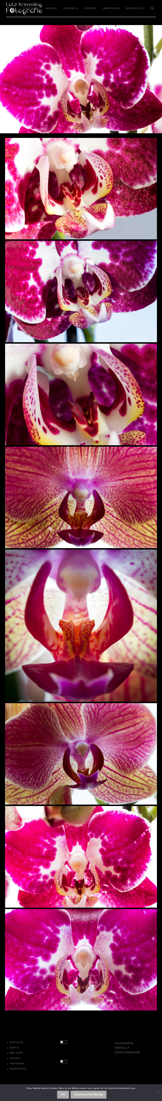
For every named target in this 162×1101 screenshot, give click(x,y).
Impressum (111, 8)
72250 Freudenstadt (127, 1052)
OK (63, 1094)
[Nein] (158, 1092)
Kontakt (90, 8)
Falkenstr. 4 (121, 1047)
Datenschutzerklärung (88, 1094)
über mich (70, 8)
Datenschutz (135, 8)
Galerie (51, 8)
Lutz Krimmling (124, 1043)
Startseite (16, 1042)
